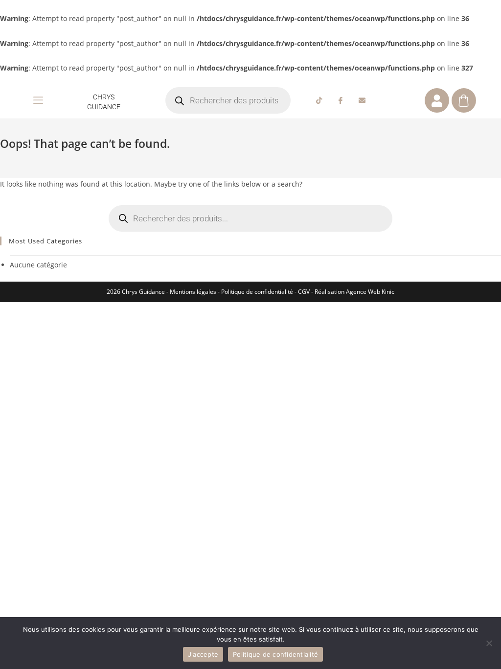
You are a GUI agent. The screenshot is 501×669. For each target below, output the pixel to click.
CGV (304, 291)
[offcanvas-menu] (38, 100)
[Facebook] (340, 100)
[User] (437, 100)
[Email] (362, 100)
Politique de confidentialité (257, 291)
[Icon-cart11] (464, 100)
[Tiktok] (319, 100)
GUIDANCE (103, 107)
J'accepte (203, 654)
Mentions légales (193, 291)
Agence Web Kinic (370, 291)
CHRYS (103, 97)
